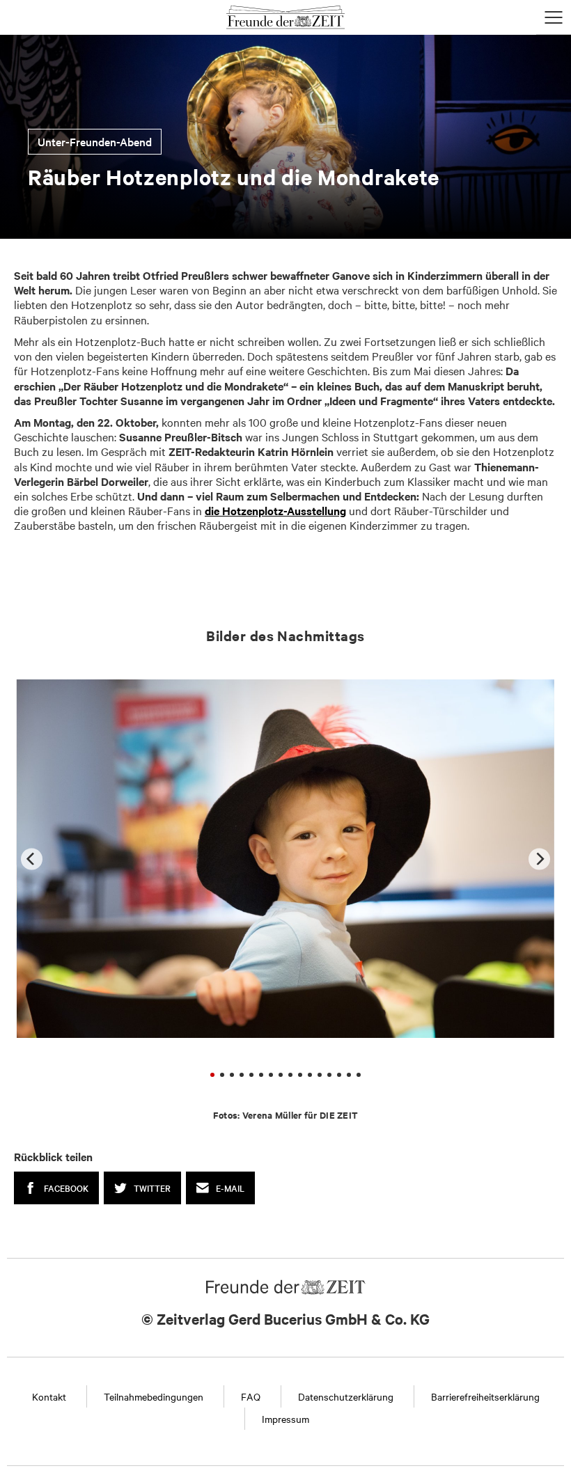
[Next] (539, 858)
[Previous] (31, 858)
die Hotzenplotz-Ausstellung (275, 510)
